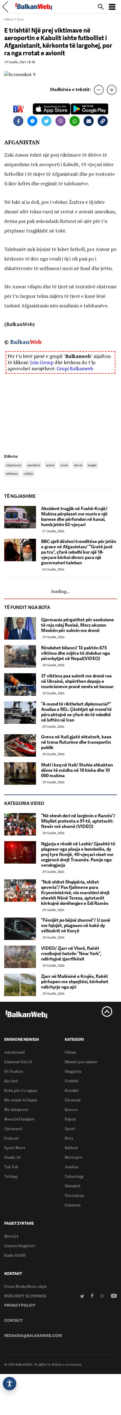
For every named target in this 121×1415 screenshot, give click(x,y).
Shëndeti (72, 1185)
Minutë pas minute (81, 1061)
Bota (20, 19)
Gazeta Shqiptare (19, 1245)
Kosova (71, 1109)
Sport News (14, 1147)
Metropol (73, 1157)
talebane (12, 473)
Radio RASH (15, 1255)
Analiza (71, 1166)
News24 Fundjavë (19, 1119)
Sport (70, 1128)
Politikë (72, 1080)
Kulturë (71, 1147)
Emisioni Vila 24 (18, 1061)
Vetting (10, 1176)
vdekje (28, 473)
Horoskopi (74, 1195)
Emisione (73, 1205)
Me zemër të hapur (21, 1100)
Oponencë (13, 1128)
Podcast (11, 1138)
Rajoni (70, 1119)
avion (64, 465)
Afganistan (13, 465)
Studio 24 (12, 1157)
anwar (50, 465)
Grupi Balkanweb (75, 368)
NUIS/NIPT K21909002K (25, 1295)
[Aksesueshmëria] (9, 1383)
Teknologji (74, 1176)
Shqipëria (73, 1071)
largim (92, 465)
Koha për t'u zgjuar (20, 1090)
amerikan (33, 465)
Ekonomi (72, 1100)
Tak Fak (11, 1166)
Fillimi (8, 19)
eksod (78, 465)
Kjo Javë (11, 1080)
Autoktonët (14, 1052)
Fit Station (13, 1071)
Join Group (41, 362)
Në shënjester (16, 1109)
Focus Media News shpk (25, 1286)
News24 (11, 1236)
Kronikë (72, 1090)
